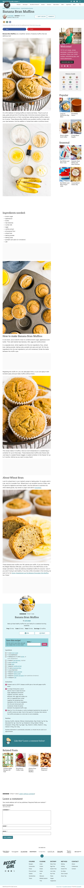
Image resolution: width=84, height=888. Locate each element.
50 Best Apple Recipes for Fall (7, 770)
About (73, 864)
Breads (42, 4)
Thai (41, 880)
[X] (79, 1)
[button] (15, 15)
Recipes (18, 4)
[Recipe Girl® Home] (7, 5)
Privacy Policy (59, 886)
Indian (41, 871)
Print (43, 633)
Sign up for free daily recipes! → (11, 1)
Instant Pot (64, 868)
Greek (41, 868)
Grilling (63, 866)
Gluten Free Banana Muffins (32, 770)
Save (44, 644)
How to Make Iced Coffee (64, 136)
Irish (41, 873)
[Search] (79, 4)
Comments (51, 16)
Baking (63, 864)
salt (15, 677)
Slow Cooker (64, 873)
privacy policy (38, 25)
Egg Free (52, 866)
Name (5, 826)
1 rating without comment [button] (27, 794)
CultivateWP (79, 886)
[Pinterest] (74, 1)
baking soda (17, 673)
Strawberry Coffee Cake (20, 769)
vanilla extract (18, 666)
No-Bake (63, 871)
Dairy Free (53, 864)
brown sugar (14, 653)
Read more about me (67, 62)
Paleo (51, 876)
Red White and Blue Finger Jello (64, 184)
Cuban (41, 866)
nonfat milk (14, 662)
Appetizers (68, 4)
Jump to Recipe (41, 16)
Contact (74, 868)
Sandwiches (32, 876)
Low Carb (52, 871)
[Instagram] (71, 1)
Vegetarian (53, 880)
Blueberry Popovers (44, 769)
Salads (30, 873)
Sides (62, 4)
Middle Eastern (44, 878)
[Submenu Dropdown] (39, 4)
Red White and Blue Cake (64, 162)
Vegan (52, 878)
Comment (6, 809)
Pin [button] (27, 633)
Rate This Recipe (8, 805)
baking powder (18, 671)
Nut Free (52, 873)
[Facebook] (77, 1)
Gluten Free (53, 868)
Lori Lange (11, 15)
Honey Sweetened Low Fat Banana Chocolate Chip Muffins (30, 573)
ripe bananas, (17, 660)
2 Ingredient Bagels (75, 136)
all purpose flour (16, 668)
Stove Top (63, 876)
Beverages (25, 4)
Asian (41, 864)
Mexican (42, 876)
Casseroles (32, 866)
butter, (23, 656)
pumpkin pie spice (19, 675)
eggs (12, 664)
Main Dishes (56, 4)
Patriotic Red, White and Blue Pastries (75, 162)
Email (29, 641)
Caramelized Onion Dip (75, 183)
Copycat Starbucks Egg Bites (64, 115)
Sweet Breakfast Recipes (27, 8)
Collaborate (75, 866)
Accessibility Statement (67, 886)
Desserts (49, 4)
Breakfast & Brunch (34, 4)
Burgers (31, 864)
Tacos (30, 878)
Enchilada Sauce (74, 114)
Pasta (30, 868)
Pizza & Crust (32, 871)
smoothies (38, 487)
